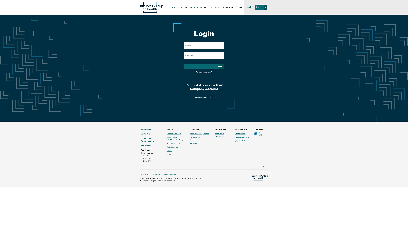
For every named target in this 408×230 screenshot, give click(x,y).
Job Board (193, 143)
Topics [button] (176, 7)
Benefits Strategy (174, 134)
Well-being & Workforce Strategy (175, 138)
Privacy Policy (157, 174)
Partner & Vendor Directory (197, 138)
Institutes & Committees (220, 135)
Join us (259, 7)
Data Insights (172, 147)
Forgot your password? (204, 72)
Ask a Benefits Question (199, 134)
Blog (169, 154)
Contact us (146, 134)
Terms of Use (145, 174)
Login (250, 7)
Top (262, 166)
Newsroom (146, 145)
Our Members (240, 134)
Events (217, 140)
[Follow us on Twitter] (261, 134)
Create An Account (203, 97)
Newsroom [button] (229, 7)
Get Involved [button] (201, 7)
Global (169, 151)
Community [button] (187, 7)
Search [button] (240, 7)
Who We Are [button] (215, 7)
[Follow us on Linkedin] (256, 134)
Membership (146, 129)
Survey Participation (170, 174)
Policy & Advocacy (174, 143)
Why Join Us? (240, 141)
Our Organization (242, 137)
